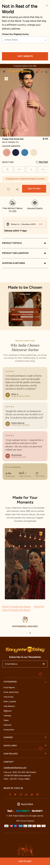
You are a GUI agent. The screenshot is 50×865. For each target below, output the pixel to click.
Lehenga (7, 715)
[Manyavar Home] (18, 72)
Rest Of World (27, 804)
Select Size (8, 162)
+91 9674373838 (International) (17, 775)
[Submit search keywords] (32, 72)
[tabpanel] (25, 102)
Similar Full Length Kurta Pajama (16, 606)
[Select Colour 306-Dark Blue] (16, 153)
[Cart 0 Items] (46, 72)
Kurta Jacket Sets (11, 692)
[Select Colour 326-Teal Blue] (25, 153)
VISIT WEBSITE (25, 56)
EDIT (41, 224)
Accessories (9, 729)
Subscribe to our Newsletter (25, 657)
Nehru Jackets (10, 701)
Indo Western (9, 706)
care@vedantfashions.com (15, 767)
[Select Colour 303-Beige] (34, 153)
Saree (6, 720)
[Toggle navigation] (5, 72)
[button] (36, 72)
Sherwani (8, 711)
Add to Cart (34, 188)
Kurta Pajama (9, 687)
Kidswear (7, 725)
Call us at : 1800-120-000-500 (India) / (20, 772)
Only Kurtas (8, 697)
